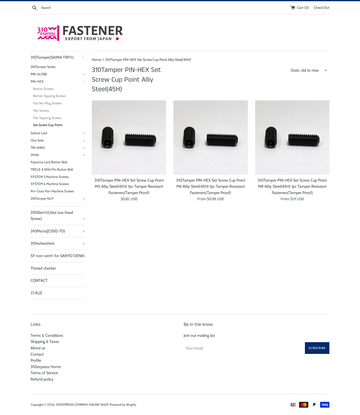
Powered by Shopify (123, 404)
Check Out (321, 7)
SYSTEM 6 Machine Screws (50, 184)
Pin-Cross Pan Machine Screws (52, 191)
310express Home (46, 366)
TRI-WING (57, 148)
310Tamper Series (43, 67)
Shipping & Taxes (45, 341)
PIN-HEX (57, 81)
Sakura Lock (57, 133)
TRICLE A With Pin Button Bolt (52, 169)
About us (38, 348)
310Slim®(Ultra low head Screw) (57, 215)
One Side (57, 140)
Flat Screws (41, 110)
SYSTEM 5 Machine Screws (50, 177)
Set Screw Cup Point (47, 125)
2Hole (57, 155)
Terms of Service (44, 373)
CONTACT (39, 280)
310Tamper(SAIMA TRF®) (57, 57)
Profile (36, 360)
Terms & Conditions (47, 335)
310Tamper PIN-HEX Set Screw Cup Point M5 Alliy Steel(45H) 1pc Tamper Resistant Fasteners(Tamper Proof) (129, 186)
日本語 (36, 293)
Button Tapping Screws (49, 96)
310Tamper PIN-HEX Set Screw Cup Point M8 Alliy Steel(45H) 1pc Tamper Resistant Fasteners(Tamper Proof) (292, 186)
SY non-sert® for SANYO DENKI (57, 255)
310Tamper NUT (57, 198)
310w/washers (57, 243)
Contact (37, 354)
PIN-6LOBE (57, 74)
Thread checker (43, 268)
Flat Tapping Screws (47, 118)
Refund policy (42, 379)
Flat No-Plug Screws (47, 103)
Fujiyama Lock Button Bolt (49, 162)
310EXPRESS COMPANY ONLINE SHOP (82, 404)
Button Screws (43, 89)
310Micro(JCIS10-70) (57, 231)
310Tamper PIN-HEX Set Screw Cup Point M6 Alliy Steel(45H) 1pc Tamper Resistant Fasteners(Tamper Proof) (210, 186)
